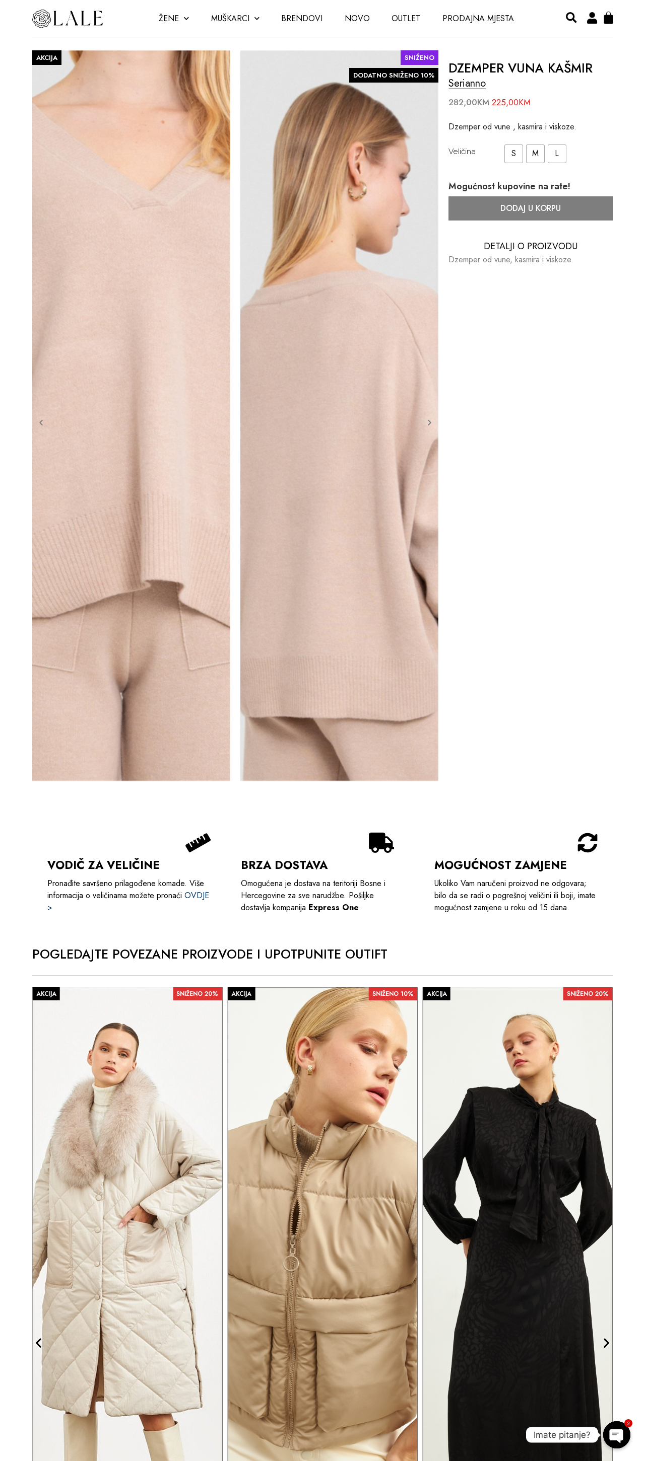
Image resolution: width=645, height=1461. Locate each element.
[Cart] (608, 18)
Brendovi (301, 18)
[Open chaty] (616, 1429)
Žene (169, 18)
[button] (571, 18)
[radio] (514, 154)
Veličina (462, 151)
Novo (357, 18)
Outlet (406, 18)
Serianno (467, 83)
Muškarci (230, 18)
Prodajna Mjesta (478, 18)
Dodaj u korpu (530, 208)
